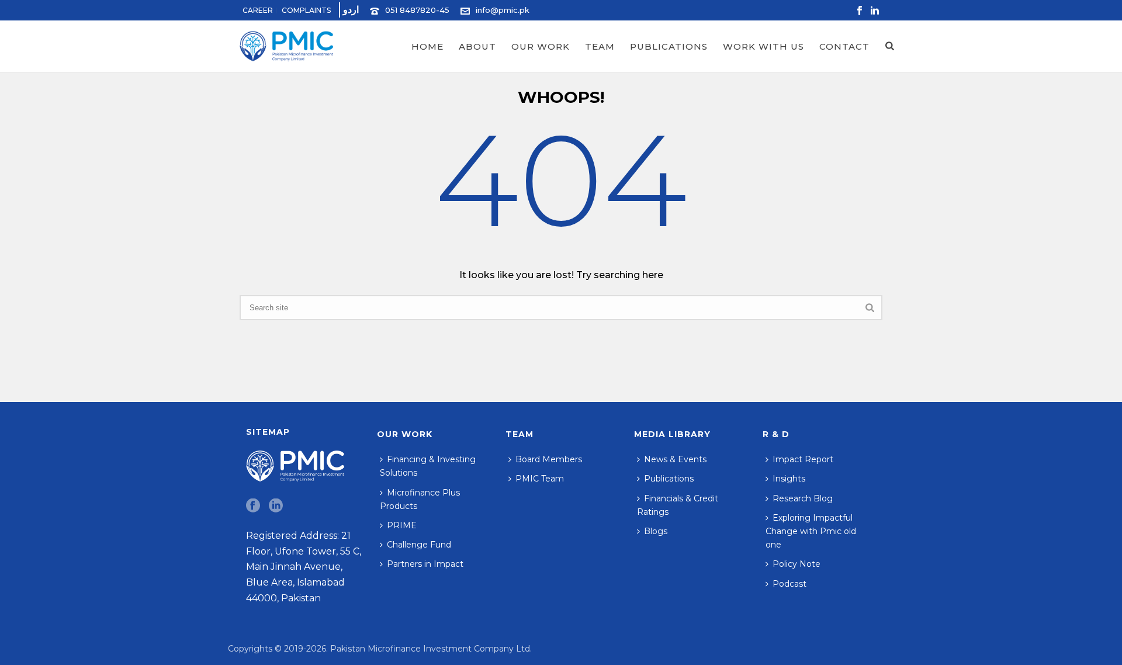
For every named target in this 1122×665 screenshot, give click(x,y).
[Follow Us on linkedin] (276, 506)
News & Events (675, 459)
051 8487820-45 (417, 10)
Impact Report (803, 459)
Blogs (655, 531)
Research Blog (803, 498)
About (477, 46)
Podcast (789, 584)
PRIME (402, 525)
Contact (844, 46)
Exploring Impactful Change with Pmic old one (811, 531)
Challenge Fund (419, 544)
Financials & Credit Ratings (677, 505)
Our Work (540, 46)
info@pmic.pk (502, 10)
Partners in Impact (425, 564)
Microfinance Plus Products (420, 499)
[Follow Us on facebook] (253, 506)
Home (427, 46)
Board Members (548, 459)
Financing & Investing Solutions (428, 466)
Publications (669, 46)
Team (600, 46)
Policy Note (796, 564)
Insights (789, 478)
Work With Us (763, 46)
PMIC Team (539, 478)
